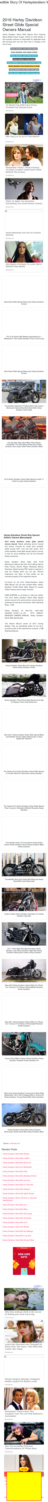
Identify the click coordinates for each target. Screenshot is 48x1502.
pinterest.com (15, 1143)
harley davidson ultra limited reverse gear (24, 73)
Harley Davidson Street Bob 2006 (15, 1171)
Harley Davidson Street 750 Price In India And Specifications (20, 1199)
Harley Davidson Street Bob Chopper (16, 1189)
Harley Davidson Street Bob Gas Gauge (17, 1213)
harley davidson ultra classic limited (24, 52)
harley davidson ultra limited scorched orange (24, 63)
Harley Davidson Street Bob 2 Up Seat (17, 1235)
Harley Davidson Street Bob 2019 (15, 1222)
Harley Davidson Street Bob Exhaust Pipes (18, 1240)
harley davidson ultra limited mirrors (24, 56)
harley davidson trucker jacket (24, 59)
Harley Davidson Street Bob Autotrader (17, 1218)
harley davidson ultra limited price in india (24, 66)
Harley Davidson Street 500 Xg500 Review (18, 1193)
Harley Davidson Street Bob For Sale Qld (18, 1184)
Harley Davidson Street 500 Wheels (16, 1227)
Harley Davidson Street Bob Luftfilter (16, 1158)
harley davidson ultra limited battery (24, 49)
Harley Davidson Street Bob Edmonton (17, 1162)
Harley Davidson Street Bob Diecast (16, 1154)
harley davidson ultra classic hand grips (24, 69)
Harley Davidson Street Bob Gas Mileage (18, 1231)
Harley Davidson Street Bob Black (15, 1209)
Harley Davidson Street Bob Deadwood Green (20, 1176)
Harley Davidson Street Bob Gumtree (16, 1180)
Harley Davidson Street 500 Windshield (17, 1167)
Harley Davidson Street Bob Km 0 (15, 1205)
